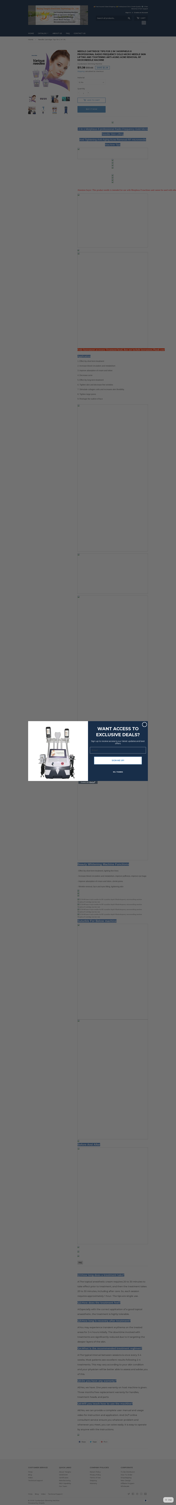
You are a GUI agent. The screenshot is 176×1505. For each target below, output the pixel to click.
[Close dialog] (144, 724)
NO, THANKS (118, 772)
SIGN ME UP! (118, 760)
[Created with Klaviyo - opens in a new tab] (88, 782)
